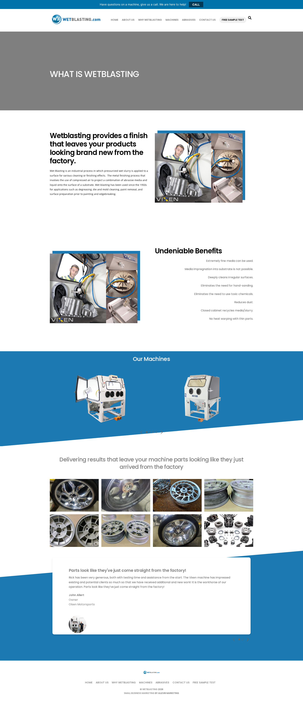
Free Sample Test (233, 20)
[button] (141, 432)
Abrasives (189, 20)
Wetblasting (149, 689)
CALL (196, 4)
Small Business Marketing (139, 693)
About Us (128, 20)
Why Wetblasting (150, 20)
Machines (172, 20)
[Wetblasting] (76, 24)
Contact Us (207, 20)
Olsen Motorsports (82, 604)
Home (114, 20)
